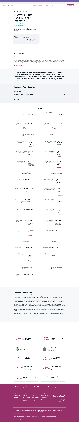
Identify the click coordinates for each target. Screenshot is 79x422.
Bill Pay (40, 386)
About (17, 47)
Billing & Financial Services (26, 397)
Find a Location (30, 386)
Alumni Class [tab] (46, 330)
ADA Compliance (18, 410)
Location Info (50, 47)
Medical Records (25, 402)
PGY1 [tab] (31, 330)
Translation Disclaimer (39, 411)
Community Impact (16, 399)
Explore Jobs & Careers (35, 397)
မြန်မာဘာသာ (18, 419)
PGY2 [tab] (36, 330)
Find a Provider (19, 386)
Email (28, 41)
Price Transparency (48, 410)
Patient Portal (75, 2)
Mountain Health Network (44, 397)
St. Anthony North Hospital (19, 57)
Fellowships (52, 5)
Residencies (46, 5)
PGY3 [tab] (40, 330)
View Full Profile (60, 119)
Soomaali (22, 419)
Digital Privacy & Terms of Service (57, 410)
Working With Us (34, 395)
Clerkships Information (18, 65)
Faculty (39, 47)
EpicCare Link (43, 399)
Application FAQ (28, 47)
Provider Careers (71, 2)
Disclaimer (23, 410)
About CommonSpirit (17, 395)
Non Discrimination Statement (40, 410)
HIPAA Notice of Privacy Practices (31, 410)
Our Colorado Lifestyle (17, 315)
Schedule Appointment (70, 5)
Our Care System (16, 397)
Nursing (33, 402)
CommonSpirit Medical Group (45, 395)
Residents (61, 47)
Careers (67, 2)
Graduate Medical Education (37, 5)
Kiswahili (15, 419)
